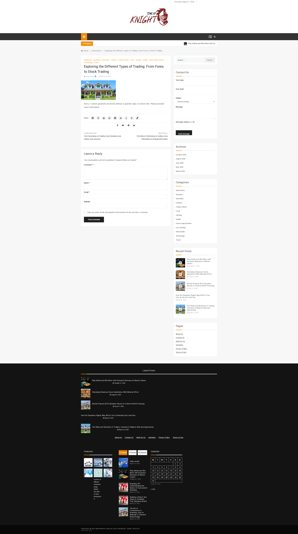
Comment (88, 165)
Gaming (138, 60)
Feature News (123, 60)
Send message (184, 134)
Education (105, 60)
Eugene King (90, 76)
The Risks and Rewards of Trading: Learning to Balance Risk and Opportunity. (201, 308)
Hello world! (134, 461)
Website (87, 202)
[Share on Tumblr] (126, 118)
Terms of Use (181, 352)
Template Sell (86, 530)
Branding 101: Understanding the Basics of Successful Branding (138, 486)
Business (97, 60)
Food (132, 60)
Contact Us (180, 338)
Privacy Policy (181, 349)
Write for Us (180, 341)
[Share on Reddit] (120, 118)
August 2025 (180, 159)
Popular (124, 452)
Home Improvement (156, 60)
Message (179, 107)
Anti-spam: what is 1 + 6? (185, 122)
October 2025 (181, 155)
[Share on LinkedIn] (104, 118)
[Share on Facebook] (92, 118)
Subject (178, 98)
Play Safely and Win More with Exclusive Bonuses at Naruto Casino (208, 43)
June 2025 (180, 163)
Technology (88, 62)
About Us (179, 334)
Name (87, 183)
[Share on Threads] (132, 118)
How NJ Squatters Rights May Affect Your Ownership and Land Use (193, 296)
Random (143, 452)
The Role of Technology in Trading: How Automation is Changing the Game (152, 137)
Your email (179, 89)
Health (145, 60)
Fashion (114, 60)
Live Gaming (180, 228)
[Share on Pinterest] (115, 118)
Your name (180, 80)
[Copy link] (137, 118)
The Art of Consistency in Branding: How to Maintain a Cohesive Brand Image (138, 512)
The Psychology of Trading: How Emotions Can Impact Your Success (102, 137)
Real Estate (180, 232)
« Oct (153, 489)
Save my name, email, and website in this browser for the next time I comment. (117, 212)
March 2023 (180, 171)
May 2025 (179, 167)
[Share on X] (98, 118)
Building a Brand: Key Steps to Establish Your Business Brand (138, 499)
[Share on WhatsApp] (109, 118)
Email (87, 192)
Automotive (88, 60)
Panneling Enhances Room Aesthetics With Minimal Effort (199, 273)
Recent (133, 452)
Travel (96, 62)
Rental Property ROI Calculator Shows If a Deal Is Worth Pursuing (200, 284)
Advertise (179, 345)
